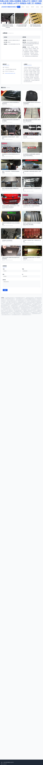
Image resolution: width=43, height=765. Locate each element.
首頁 (19, 6)
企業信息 (37, 6)
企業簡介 (22, 6)
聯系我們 (32, 6)
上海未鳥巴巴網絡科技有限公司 (9, 7)
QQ (22, 274)
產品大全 (27, 6)
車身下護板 (25, 136)
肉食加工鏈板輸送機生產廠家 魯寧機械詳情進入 (10, 188)
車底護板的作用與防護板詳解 (7, 240)
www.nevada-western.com (10, 73)
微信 (3, 274)
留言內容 (4, 279)
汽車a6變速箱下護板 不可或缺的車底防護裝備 (31, 205)
